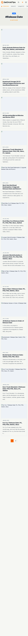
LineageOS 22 (21, 6)
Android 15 (13, 6)
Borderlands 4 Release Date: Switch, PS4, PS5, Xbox (13, 356)
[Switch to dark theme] (22, 2)
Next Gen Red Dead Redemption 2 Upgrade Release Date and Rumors (12, 187)
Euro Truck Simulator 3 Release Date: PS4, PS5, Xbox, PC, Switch (14, 388)
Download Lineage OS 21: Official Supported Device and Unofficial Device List (13, 83)
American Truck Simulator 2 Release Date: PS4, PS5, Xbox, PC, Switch (13, 151)
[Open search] (18, 2)
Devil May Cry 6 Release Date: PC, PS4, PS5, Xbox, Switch (13, 222)
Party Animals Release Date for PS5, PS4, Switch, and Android (14, 48)
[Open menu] (26, 2)
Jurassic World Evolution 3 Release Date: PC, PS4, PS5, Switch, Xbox (12, 257)
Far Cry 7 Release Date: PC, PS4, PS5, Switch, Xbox (12, 423)
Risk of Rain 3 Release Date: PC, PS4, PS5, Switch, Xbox (14, 290)
